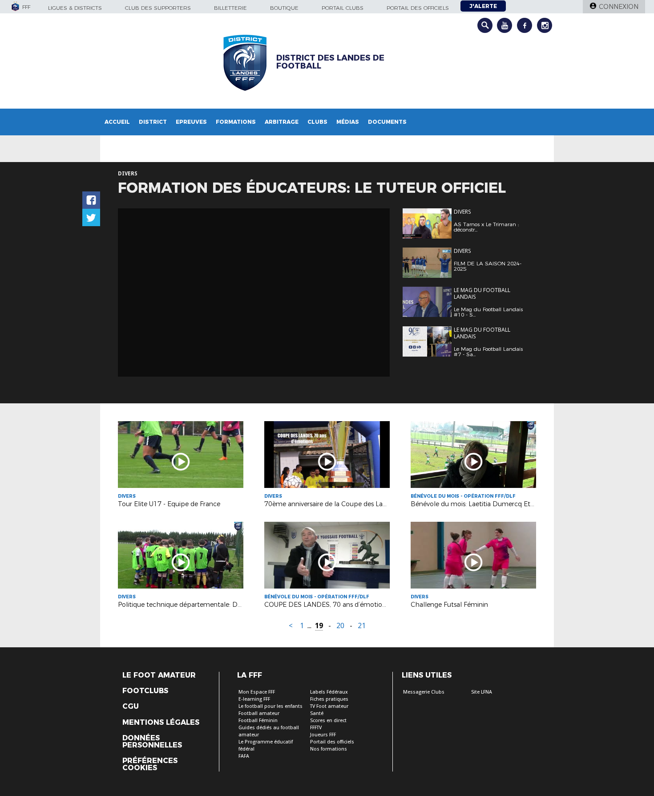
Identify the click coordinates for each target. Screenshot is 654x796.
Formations (236, 121)
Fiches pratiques (329, 699)
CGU (130, 706)
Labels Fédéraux (329, 692)
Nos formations (328, 749)
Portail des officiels (418, 7)
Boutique (284, 7)
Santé (316, 713)
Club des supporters (158, 7)
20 (340, 625)
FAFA (243, 756)
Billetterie (230, 7)
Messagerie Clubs (423, 692)
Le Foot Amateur (159, 675)
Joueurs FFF (323, 735)
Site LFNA (481, 692)
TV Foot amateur (329, 706)
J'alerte (483, 6)
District (153, 121)
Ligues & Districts (75, 7)
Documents (387, 121)
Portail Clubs (342, 7)
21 (362, 625)
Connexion (618, 7)
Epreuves (191, 121)
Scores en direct (328, 720)
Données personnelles (152, 742)
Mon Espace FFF (256, 692)
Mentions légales (160, 722)
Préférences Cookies (150, 764)
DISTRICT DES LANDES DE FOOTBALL (330, 62)
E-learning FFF (254, 699)
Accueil (117, 121)
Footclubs (145, 690)
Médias (347, 121)
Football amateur (258, 713)
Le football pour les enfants (270, 706)
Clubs (317, 121)
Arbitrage (282, 121)
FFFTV (316, 728)
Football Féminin (258, 720)
